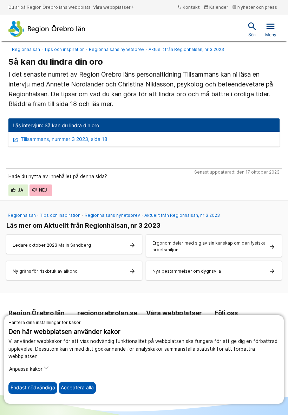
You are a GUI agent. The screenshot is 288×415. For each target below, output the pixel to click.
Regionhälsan (26, 49)
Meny (270, 29)
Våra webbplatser (114, 7)
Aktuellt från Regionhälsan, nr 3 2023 (186, 49)
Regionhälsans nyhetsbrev (116, 49)
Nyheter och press (254, 7)
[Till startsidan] (47, 28)
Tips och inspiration (64, 49)
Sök (252, 29)
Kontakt (188, 7)
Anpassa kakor (25, 369)
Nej (42, 190)
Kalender (216, 7)
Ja (20, 190)
